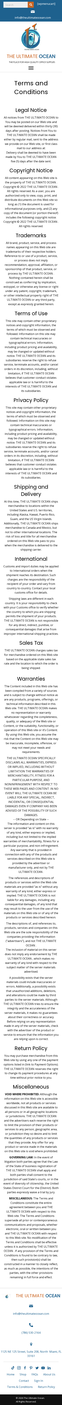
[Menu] (31, 68)
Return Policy (46, 1387)
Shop (23, 1374)
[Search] (31, 5)
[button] (13, 1368)
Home (10, 1374)
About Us (49, 1374)
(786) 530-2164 (31, 1333)
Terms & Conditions (20, 1387)
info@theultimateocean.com (33, 17)
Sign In (38, 1381)
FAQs (35, 1374)
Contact (24, 1381)
